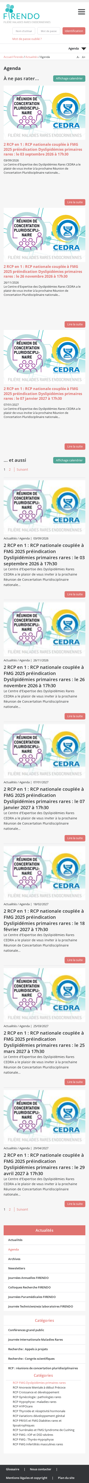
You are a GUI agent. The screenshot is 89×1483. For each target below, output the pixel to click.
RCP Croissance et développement (36, 1392)
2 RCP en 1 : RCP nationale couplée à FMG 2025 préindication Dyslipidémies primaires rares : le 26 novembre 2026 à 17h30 (43, 271)
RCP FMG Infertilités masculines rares (38, 1444)
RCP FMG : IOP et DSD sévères (33, 1435)
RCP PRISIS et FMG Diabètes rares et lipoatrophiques (37, 1423)
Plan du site (66, 1478)
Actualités (31, 57)
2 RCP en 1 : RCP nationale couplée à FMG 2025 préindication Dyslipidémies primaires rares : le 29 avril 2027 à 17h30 (44, 1164)
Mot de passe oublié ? (27, 39)
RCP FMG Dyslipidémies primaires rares (39, 1383)
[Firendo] (31, 13)
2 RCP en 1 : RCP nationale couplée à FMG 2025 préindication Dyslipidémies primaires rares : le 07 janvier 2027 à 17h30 (43, 393)
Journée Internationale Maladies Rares (35, 1339)
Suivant (22, 469)
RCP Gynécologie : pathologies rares (37, 1397)
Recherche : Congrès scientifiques (31, 1359)
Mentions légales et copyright (26, 1478)
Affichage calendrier (69, 460)
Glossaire (12, 1469)
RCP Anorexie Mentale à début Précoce (39, 1387)
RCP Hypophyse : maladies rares (34, 1402)
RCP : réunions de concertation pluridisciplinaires (43, 1368)
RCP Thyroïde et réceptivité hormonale (39, 1411)
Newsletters (16, 1268)
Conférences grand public (26, 1330)
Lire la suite (75, 202)
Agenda (13, 1249)
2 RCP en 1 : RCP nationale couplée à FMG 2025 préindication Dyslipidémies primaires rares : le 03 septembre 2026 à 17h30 (43, 149)
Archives (14, 1259)
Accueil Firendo (13, 57)
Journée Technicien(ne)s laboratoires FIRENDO (40, 1306)
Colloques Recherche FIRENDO (29, 1287)
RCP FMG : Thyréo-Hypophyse (33, 1439)
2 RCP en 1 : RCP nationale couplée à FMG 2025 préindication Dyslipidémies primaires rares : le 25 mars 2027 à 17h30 (44, 1042)
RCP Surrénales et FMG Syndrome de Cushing (43, 1430)
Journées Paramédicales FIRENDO (32, 1297)
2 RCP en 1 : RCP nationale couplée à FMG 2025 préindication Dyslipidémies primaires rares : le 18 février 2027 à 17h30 (44, 920)
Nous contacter (40, 1469)
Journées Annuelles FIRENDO (28, 1278)
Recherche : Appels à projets (28, 1349)
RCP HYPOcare (23, 1406)
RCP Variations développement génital (39, 1416)
